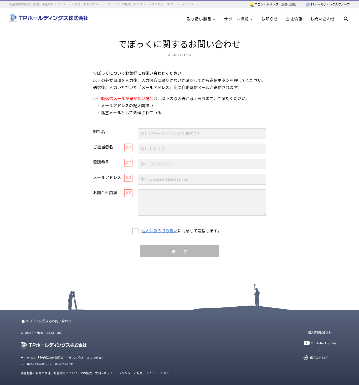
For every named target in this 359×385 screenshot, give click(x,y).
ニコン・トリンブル (268, 4)
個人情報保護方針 (320, 333)
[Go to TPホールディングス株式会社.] (22, 321)
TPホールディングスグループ (330, 4)
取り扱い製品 (199, 19)
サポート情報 (236, 19)
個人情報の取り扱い (159, 231)
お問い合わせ (322, 19)
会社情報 (294, 19)
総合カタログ (319, 357)
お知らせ (269, 19)
